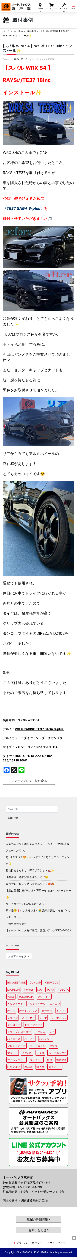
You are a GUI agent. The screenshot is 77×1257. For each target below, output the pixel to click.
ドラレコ (40, 1031)
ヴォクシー (36, 1059)
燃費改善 (61, 1059)
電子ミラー (54, 1066)
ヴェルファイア (16, 1059)
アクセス (40, 9)
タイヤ (43, 1017)
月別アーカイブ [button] (17, 956)
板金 (49, 1059)
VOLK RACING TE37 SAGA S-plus (39, 729)
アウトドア (44, 996)
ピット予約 (63, 9)
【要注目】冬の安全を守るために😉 (27, 877)
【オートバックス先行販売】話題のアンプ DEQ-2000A (38, 930)
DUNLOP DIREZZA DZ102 (33, 756)
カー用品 (18, 31)
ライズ (40, 1052)
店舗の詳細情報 (38, 1219)
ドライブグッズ (33, 1024)
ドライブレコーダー (19, 1031)
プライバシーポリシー (29, 1242)
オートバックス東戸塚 (15, 5)
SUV (39, 989)
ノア (52, 1031)
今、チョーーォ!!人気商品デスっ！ (26, 903)
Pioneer (28, 989)
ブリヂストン (37, 1045)
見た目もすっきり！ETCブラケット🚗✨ (30, 870)
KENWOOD (51, 982)
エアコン (55, 1003)
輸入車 (40, 1066)
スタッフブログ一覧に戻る (29, 781)
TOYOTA (63, 989)
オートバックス (28, 1010)
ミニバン (27, 1052)
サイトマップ (57, 1242)
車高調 (28, 1066)
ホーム (6, 31)
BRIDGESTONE (16, 982)
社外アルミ (13, 1066)
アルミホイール (36, 1003)
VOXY (10, 996)
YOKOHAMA (26, 996)
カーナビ (47, 1010)
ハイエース (13, 1038)
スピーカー (28, 1017)
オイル (11, 1010)
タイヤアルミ (59, 1017)
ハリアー (29, 1038)
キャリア (61, 1010)
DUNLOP (35, 982)
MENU (73, 8)
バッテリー (45, 1038)
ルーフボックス (57, 1052)
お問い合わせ (37, 1230)
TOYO (50, 989)
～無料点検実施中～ (17, 923)
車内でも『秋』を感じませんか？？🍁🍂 (30, 883)
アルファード (15, 1003)
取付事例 (31, 31)
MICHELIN (13, 989)
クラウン (12, 1017)
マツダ (53, 1045)
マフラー (12, 1052)
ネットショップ (51, 9)
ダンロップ (13, 1024)
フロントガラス (16, 1045)
